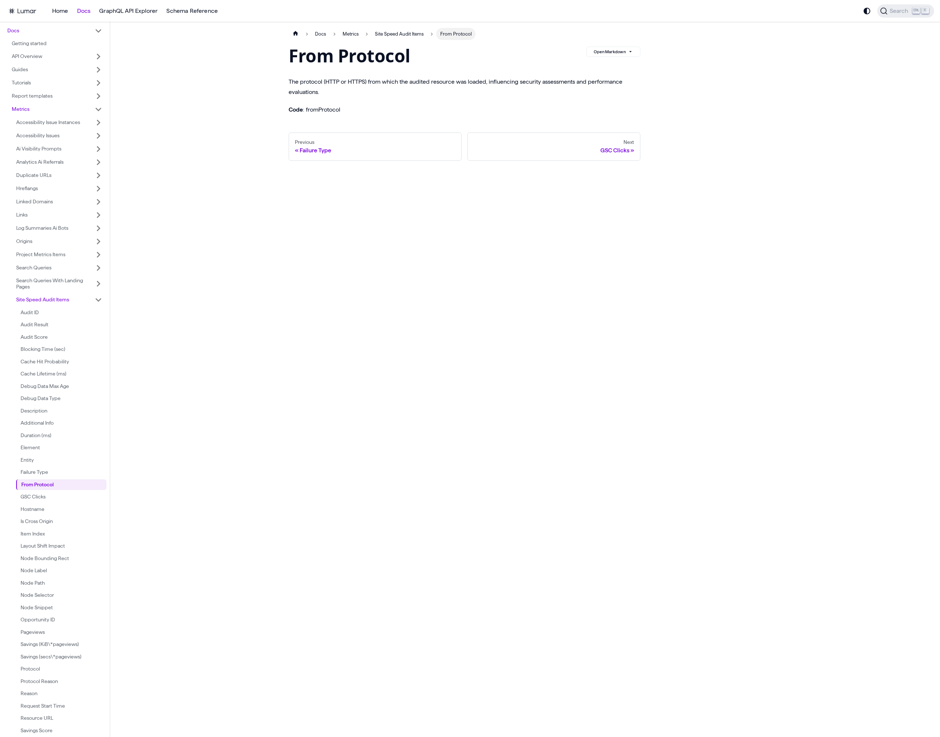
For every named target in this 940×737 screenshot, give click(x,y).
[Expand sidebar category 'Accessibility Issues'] (98, 136)
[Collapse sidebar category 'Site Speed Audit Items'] (98, 300)
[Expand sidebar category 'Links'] (98, 215)
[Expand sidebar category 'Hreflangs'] (98, 189)
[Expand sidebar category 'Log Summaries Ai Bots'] (98, 228)
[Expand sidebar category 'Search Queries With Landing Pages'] (98, 284)
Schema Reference (192, 11)
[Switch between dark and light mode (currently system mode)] (867, 11)
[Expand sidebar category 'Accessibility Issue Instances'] (98, 122)
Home (60, 11)
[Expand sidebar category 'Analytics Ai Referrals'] (98, 162)
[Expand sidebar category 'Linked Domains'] (98, 202)
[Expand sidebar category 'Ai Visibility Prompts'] (98, 149)
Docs (84, 11)
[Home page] (296, 34)
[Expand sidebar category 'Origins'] (98, 241)
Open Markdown (610, 52)
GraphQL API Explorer (128, 11)
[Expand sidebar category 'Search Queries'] (98, 268)
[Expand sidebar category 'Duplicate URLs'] (98, 175)
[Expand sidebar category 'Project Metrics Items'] (98, 255)
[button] (54, 31)
